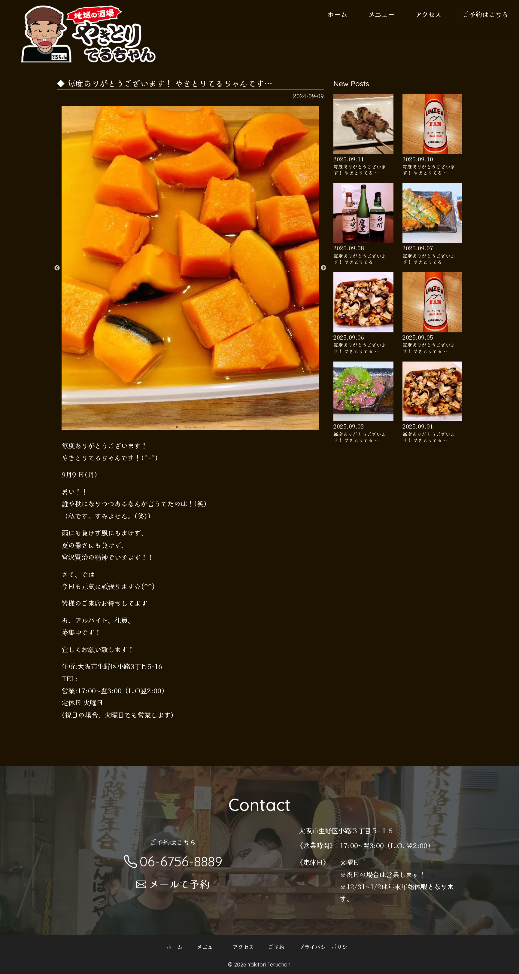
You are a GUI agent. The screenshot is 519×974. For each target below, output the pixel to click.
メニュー (381, 14)
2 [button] (186, 427)
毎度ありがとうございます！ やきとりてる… (359, 170)
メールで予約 (179, 883)
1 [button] (177, 427)
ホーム (337, 14)
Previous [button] (57, 268)
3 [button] (195, 427)
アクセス (428, 14)
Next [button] (323, 268)
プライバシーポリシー (326, 947)
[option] (190, 268)
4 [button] (204, 427)
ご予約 (276, 947)
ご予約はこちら (485, 14)
